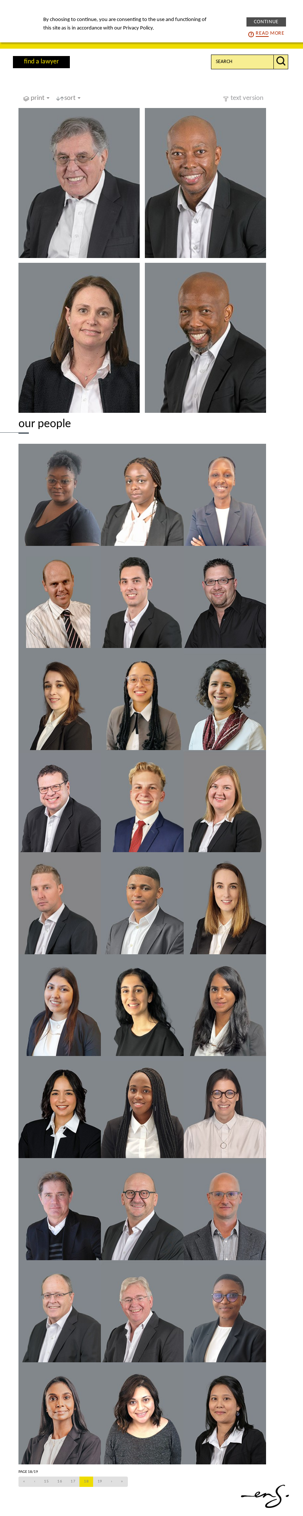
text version (247, 98)
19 (100, 1482)
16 (59, 1482)
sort (70, 98)
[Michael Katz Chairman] (79, 183)
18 (86, 1482)
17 (73, 1482)
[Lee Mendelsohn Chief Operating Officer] (79, 337)
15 (46, 1482)
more (270, 33)
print (38, 98)
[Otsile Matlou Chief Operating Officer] (205, 337)
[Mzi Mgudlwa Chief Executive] (205, 183)
